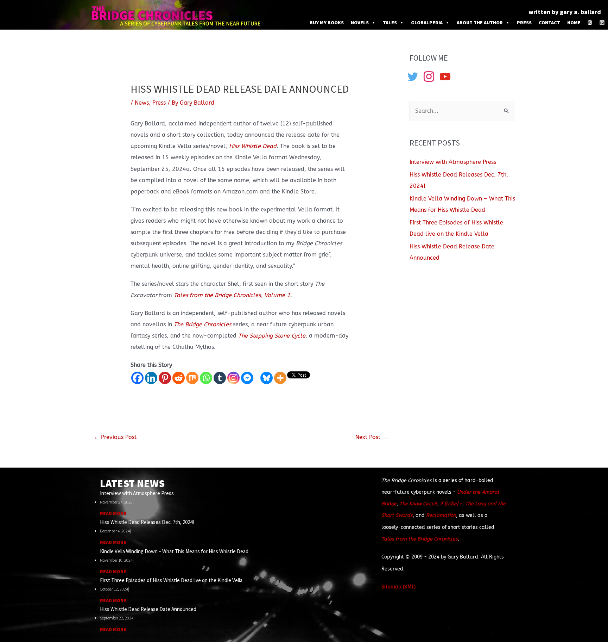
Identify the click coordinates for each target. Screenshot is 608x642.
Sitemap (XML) (398, 587)
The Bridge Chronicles (202, 324)
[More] (280, 378)
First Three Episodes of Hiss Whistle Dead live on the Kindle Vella (171, 580)
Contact (549, 22)
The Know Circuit (418, 504)
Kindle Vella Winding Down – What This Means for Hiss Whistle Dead (174, 551)
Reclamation (441, 515)
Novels (360, 22)
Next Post (371, 437)
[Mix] (192, 378)
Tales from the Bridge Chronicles (419, 539)
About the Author (480, 22)
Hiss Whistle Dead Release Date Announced (148, 609)
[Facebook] (137, 378)
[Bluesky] (266, 378)
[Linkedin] (151, 378)
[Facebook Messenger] (247, 378)
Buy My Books (327, 22)
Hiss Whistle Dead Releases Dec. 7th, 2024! (147, 522)
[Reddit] (178, 378)
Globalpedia (427, 22)
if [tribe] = (451, 504)
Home (574, 22)
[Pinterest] (165, 378)
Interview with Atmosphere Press (453, 162)
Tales (390, 22)
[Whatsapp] (206, 378)
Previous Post (115, 437)
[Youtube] (602, 23)
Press (524, 22)
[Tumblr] (220, 378)
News (142, 102)
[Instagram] (590, 23)
